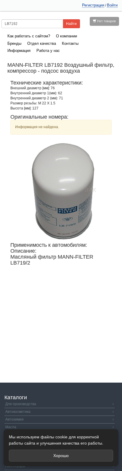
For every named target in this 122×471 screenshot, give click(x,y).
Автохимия (59, 419)
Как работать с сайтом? (28, 36)
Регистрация (93, 5)
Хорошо (61, 455)
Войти (112, 5)
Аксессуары (59, 466)
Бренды (14, 43)
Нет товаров (106, 21)
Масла (59, 427)
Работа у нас (48, 50)
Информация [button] (18, 50)
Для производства (59, 404)
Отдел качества (41, 43)
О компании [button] (66, 36)
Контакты (70, 43)
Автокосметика (59, 412)
